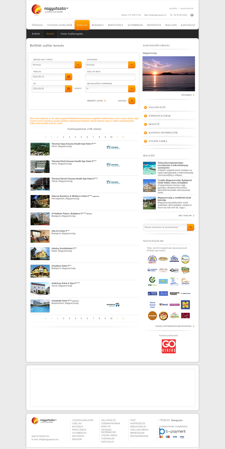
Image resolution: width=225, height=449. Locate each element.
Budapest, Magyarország (72, 214)
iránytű (106, 426)
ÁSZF (133, 420)
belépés (173, 8)
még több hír (185, 216)
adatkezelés (137, 423)
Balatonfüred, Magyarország (65, 302)
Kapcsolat (188, 25)
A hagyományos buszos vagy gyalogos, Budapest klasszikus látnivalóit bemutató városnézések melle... (175, 185)
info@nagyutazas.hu (157, 15)
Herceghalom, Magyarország (75, 197)
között (78, 88)
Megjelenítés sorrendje (99, 84)
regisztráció (187, 8)
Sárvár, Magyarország (75, 179)
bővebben (187, 95)
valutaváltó (108, 420)
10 (111, 137)
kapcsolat (107, 442)
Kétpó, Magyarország (64, 249)
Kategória (92, 60)
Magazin (171, 25)
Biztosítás (154, 25)
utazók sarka (109, 435)
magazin (77, 439)
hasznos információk (108, 431)
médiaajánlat (138, 426)
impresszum (137, 433)
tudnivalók (108, 438)
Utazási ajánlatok (59, 25)
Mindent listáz (95, 101)
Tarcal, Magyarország (66, 284)
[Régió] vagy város (43, 60)
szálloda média (139, 430)
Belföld (50, 34)
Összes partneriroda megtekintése (173, 326)
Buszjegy (98, 25)
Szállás (82, 25)
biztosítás (78, 436)
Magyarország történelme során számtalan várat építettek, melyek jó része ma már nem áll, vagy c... (175, 203)
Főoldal (37, 25)
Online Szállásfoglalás (72, 34)
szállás (77, 423)
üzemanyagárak (110, 423)
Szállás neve (94, 72)
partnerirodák (139, 436)
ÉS (34, 84)
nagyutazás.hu (40, 436)
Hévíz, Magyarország (74, 145)
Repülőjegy (115, 25)
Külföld (36, 34)
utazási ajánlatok (82, 420)
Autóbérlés (135, 25)
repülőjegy (79, 430)
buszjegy (77, 426)
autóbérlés (79, 433)
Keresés (122, 101)
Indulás (37, 72)
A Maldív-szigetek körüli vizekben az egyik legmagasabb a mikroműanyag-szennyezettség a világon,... (176, 168)
